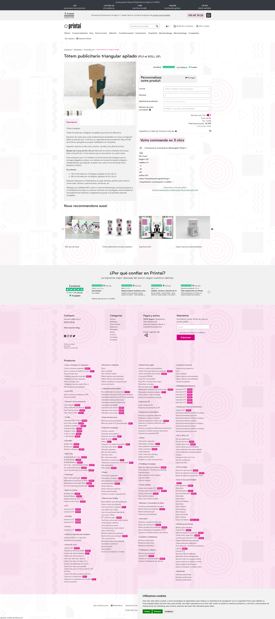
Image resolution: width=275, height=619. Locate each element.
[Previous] (66, 85)
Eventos (113, 334)
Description (71, 122)
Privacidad (67, 346)
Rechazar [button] (157, 611)
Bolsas (112, 332)
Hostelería (113, 337)
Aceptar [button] (147, 611)
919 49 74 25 (195, 15)
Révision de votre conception (146, 108)
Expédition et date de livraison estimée (156, 131)
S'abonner (186, 337)
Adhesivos (114, 327)
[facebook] (71, 336)
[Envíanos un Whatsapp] (65, 336)
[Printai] (72, 26)
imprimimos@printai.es (72, 319)
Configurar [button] (169, 611)
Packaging (114, 329)
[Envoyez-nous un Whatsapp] (208, 15)
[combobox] (168, 26)
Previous (63, 229)
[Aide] (149, 110)
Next (212, 229)
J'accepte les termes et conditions (192, 332)
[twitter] (74, 336)
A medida (113, 340)
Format (142, 89)
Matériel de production (148, 101)
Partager (191, 77)
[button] (175, 131)
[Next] (134, 85)
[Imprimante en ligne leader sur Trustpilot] (69, 14)
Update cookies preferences (11, 618)
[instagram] (68, 336)
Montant (142, 95)
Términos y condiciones (71, 348)
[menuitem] (67, 33)
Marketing (113, 322)
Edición (113, 319)
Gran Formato (115, 324)
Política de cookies (69, 344)
